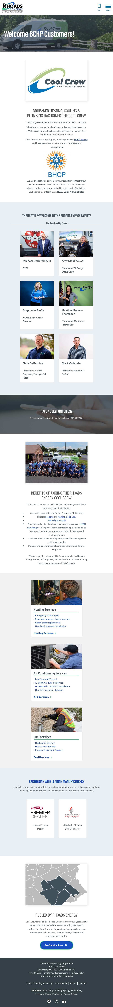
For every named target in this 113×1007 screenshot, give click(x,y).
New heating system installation (50, 626)
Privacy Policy (77, 972)
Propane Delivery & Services (49, 750)
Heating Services (43, 633)
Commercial (61, 983)
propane (49, 516)
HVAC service (81, 139)
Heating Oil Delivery (45, 742)
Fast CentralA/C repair (46, 679)
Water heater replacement (47, 622)
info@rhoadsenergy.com (56, 972)
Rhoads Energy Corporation (59, 963)
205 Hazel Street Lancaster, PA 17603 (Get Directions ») (56, 968)
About (73, 983)
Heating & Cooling (44, 983)
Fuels (29, 983)
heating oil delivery (67, 516)
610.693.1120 (77, 418)
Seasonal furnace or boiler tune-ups (52, 619)
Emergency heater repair (47, 615)
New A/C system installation (49, 689)
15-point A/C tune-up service (49, 682)
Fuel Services (41, 757)
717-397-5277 (35, 972)
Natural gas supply (57, 520)
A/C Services (41, 696)
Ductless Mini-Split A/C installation (52, 686)
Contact (83, 983)
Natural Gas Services (45, 746)
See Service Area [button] (54, 945)
